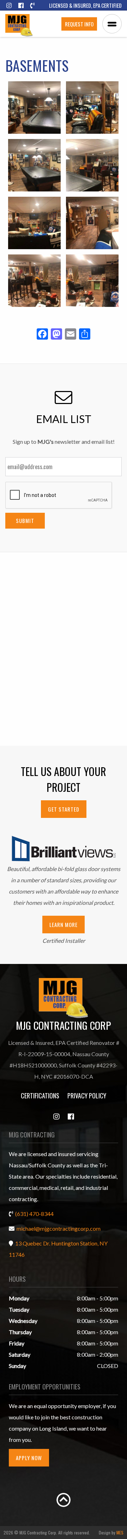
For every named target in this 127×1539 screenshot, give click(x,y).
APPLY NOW (29, 1458)
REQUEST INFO (79, 24)
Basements (36, 65)
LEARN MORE (63, 924)
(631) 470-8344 (34, 1213)
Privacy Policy (86, 1095)
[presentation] (59, 495)
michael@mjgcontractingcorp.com (59, 1228)
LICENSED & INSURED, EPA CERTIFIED (85, 5)
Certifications (40, 1095)
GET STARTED (63, 809)
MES (119, 1532)
